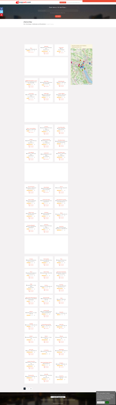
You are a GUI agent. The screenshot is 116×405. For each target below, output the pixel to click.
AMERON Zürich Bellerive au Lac (31, 80)
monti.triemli (46, 152)
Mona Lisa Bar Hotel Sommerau (31, 297)
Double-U (31, 336)
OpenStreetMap (86, 84)
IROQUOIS (46, 46)
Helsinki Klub (61, 349)
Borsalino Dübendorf (31, 225)
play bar (61, 186)
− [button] (72, 52)
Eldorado (61, 336)
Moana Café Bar (31, 199)
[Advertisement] (58, 35)
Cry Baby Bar (46, 350)
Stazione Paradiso (46, 297)
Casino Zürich (31, 93)
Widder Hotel (46, 93)
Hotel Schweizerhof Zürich (61, 271)
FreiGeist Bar (61, 47)
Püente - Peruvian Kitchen (31, 128)
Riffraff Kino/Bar (61, 81)
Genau (107, 402)
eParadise (31, 258)
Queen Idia (46, 374)
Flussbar (46, 336)
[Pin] (1, 14)
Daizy (61, 258)
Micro (31, 48)
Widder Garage (31, 212)
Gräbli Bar (46, 126)
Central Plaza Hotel (61, 127)
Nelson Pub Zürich (31, 186)
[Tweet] (1, 11)
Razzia (31, 271)
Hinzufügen (63, 2)
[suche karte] (23, 2)
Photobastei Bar (31, 375)
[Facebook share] (1, 8)
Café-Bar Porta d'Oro (31, 361)
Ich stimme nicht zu (101, 402)
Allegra (61, 212)
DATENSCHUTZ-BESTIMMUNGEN (73, 2)
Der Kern (46, 285)
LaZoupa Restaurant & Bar (46, 324)
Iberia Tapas (46, 81)
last (31, 388)
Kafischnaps (46, 224)
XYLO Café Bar (46, 258)
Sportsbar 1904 (46, 310)
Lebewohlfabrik (31, 152)
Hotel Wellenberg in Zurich (61, 199)
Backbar (31, 139)
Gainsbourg (46, 212)
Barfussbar (61, 284)
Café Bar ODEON (61, 93)
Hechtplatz (61, 363)
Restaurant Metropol (46, 139)
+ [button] (72, 50)
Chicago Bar (31, 349)
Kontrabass (61, 375)
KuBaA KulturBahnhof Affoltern (46, 362)
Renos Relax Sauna (61, 152)
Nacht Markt (61, 226)
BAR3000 (31, 323)
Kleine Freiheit (46, 271)
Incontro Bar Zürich (46, 199)
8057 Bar (31, 311)
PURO (31, 284)
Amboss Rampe (46, 187)
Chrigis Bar (61, 312)
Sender (61, 298)
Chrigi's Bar (61, 324)
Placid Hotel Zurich (61, 140)
